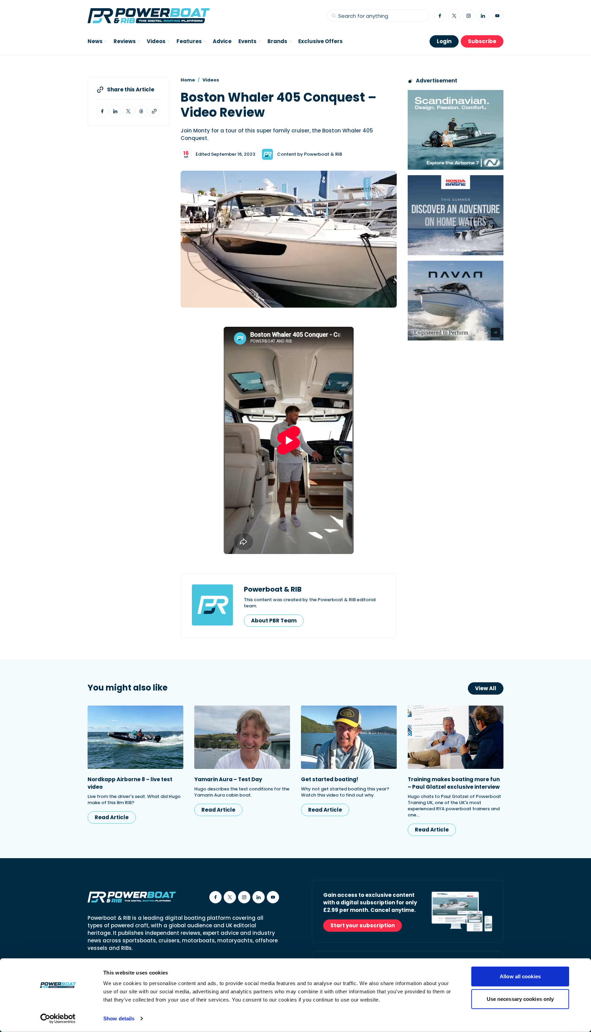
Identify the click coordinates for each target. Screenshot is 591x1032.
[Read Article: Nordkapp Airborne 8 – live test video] (135, 737)
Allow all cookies (520, 976)
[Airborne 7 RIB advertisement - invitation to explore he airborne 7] (455, 130)
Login (444, 41)
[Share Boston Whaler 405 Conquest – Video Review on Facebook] (102, 111)
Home (188, 80)
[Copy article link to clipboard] (154, 111)
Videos (210, 80)
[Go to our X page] (454, 16)
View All (485, 688)
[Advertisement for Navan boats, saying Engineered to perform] (455, 300)
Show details (118, 1018)
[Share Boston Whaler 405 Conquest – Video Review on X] (128, 111)
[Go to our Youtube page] (497, 16)
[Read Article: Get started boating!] (349, 737)
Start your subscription (362, 925)
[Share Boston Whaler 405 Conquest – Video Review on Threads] (141, 111)
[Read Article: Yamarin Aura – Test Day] (242, 737)
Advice (222, 41)
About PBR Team (274, 620)
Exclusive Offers (320, 41)
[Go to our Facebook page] (440, 16)
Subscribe (482, 41)
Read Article (112, 817)
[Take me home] (149, 15)
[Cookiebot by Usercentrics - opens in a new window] (58, 1019)
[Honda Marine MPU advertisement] (455, 215)
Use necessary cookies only (520, 999)
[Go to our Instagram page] (468, 16)
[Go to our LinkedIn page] (483, 16)
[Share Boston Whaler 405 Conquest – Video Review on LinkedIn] (115, 111)
